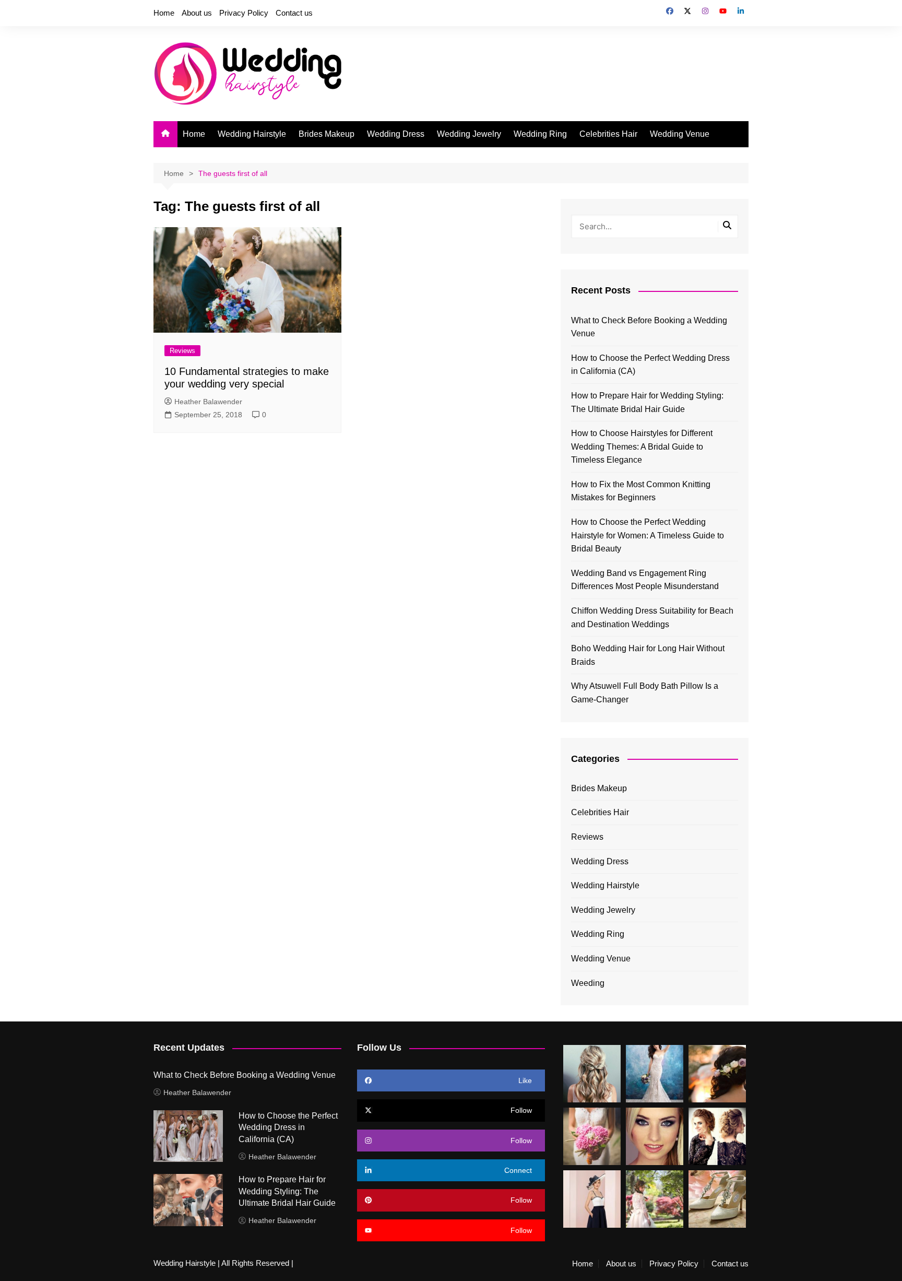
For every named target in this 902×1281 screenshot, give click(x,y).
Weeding (587, 983)
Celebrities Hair (608, 134)
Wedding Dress (395, 134)
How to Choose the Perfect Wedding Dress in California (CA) (650, 365)
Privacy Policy (243, 12)
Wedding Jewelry (469, 134)
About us (197, 12)
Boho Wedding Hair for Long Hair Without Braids (648, 655)
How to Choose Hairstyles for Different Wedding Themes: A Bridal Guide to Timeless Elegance (642, 446)
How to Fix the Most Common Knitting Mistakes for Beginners (640, 491)
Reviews (182, 351)
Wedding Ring (540, 134)
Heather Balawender (208, 401)
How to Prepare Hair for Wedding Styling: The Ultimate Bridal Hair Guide (647, 402)
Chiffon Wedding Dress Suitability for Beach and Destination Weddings (652, 617)
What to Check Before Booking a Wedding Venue (649, 327)
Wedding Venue (679, 134)
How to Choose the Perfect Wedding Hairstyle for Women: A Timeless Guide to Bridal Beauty (647, 535)
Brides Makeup (326, 134)
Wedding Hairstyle (252, 134)
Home (163, 12)
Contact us (294, 12)
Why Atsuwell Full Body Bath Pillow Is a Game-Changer (644, 692)
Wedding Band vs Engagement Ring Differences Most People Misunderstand (645, 580)
